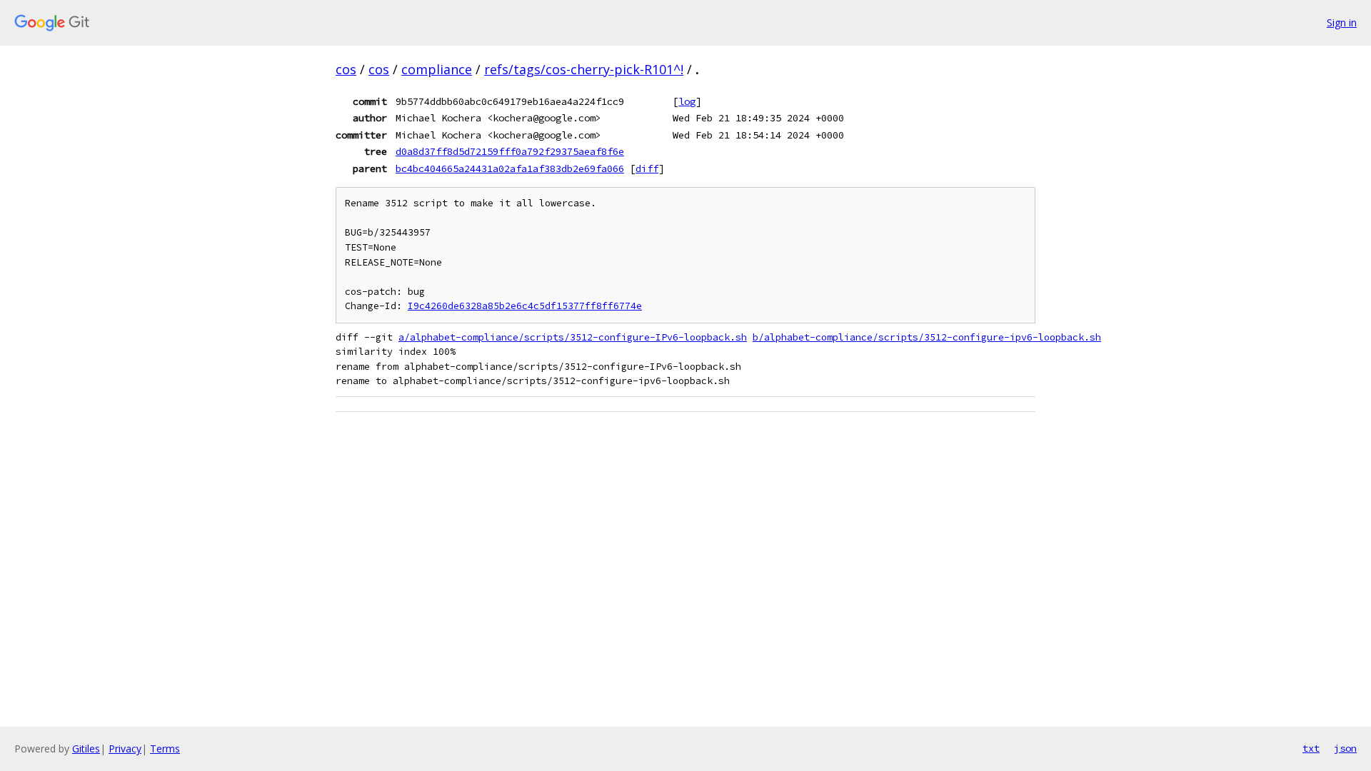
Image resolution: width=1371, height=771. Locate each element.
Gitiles (86, 748)
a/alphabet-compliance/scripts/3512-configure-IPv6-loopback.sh (572, 337)
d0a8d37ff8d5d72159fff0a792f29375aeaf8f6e (510, 151)
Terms (165, 748)
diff (647, 168)
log (686, 101)
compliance (436, 69)
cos (346, 69)
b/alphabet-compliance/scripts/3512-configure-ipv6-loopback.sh (927, 337)
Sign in (1342, 22)
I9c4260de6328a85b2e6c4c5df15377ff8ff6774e (525, 306)
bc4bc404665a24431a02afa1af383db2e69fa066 (510, 168)
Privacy (125, 748)
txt (1311, 748)
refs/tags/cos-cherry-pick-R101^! (583, 69)
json (1345, 748)
